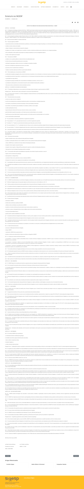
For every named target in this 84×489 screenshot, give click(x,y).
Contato (62, 6)
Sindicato (13, 6)
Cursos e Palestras (35, 6)
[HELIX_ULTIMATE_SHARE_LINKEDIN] (78, 22)
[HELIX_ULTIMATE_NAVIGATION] (71, 7)
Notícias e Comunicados (46, 6)
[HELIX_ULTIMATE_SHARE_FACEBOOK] (72, 22)
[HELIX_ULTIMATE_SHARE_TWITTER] (75, 22)
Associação (19, 6)
